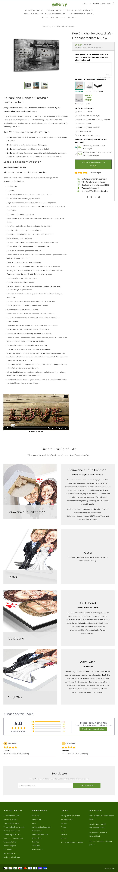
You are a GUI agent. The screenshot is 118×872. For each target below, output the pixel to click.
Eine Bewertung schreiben (93, 729)
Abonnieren (86, 785)
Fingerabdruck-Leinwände (78, 10)
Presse (63, 827)
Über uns (35, 816)
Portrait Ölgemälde (33, 14)
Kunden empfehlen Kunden (72, 842)
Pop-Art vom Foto (55, 10)
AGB (34, 823)
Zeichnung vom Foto (12, 835)
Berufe (71, 17)
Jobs (62, 831)
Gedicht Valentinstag (11, 857)
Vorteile (64, 835)
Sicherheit (36, 846)
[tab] (27, 85)
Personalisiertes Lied (55, 14)
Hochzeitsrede (9, 853)
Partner (64, 823)
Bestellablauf (37, 849)
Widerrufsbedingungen (41, 827)
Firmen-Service (67, 819)
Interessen (47, 17)
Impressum (36, 819)
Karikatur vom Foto (34, 10)
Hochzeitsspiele (77, 14)
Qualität (35, 842)
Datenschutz (37, 831)
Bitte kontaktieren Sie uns (14, 167)
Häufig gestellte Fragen (70, 816)
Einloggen (87, 3)
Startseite (46, 26)
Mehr (89, 14)
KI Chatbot (7, 849)
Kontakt (64, 838)
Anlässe (59, 17)
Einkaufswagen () (101, 3)
